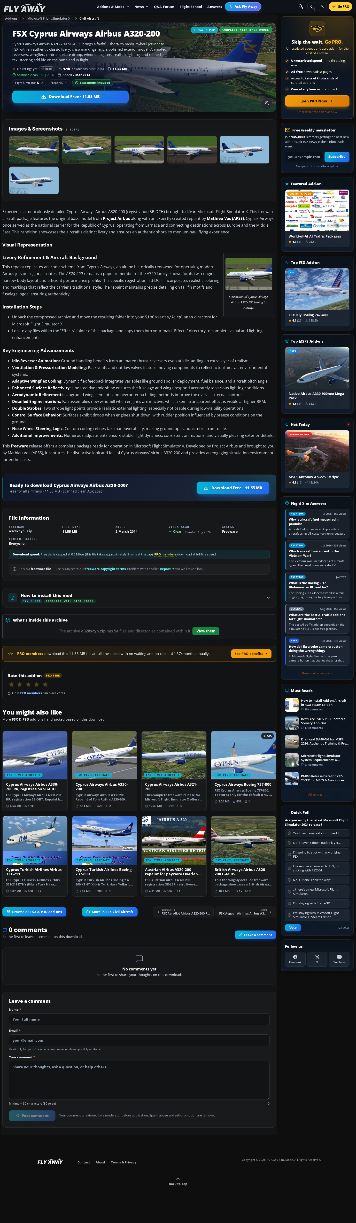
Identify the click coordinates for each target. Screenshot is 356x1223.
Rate (48, 68)
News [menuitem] (139, 6)
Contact (83, 1162)
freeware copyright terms (105, 569)
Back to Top (178, 1184)
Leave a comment (258, 935)
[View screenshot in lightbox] (267, 103)
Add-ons (11, 18)
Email (14, 1031)
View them (205, 631)
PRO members (165, 554)
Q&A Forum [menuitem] (164, 6)
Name (15, 1010)
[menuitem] (243, 6)
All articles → (317, 795)
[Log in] (322, 6)
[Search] (301, 6)
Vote (293, 927)
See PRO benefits (249, 653)
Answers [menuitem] (214, 6)
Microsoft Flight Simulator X (48, 18)
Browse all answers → (317, 673)
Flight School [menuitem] (191, 6)
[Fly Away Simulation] (25, 7)
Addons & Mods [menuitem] (110, 6)
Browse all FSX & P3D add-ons (37, 912)
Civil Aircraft (89, 18)
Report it (167, 569)
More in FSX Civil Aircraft (112, 912)
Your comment (22, 1057)
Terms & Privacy (123, 1162)
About (100, 1162)
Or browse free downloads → (317, 112)
